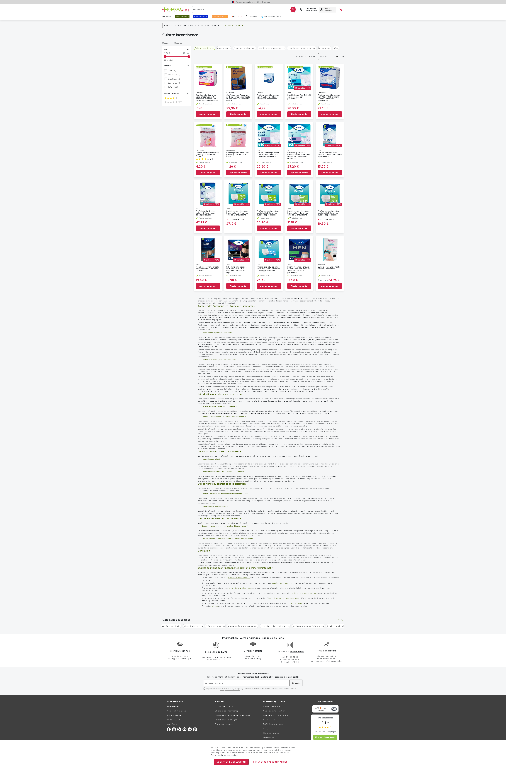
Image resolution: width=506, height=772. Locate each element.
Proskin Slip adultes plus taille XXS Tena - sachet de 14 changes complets (268, 269)
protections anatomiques (240, 588)
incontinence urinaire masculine (284, 598)
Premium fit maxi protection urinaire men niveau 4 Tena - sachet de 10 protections (298, 270)
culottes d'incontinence (239, 578)
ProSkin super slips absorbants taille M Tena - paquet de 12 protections (299, 213)
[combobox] (243, 9)
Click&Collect (269, 720)
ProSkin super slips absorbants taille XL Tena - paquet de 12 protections (238, 213)
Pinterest (195, 729)
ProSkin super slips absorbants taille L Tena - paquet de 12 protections (268, 213)
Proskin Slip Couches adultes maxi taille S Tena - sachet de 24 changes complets (299, 155)
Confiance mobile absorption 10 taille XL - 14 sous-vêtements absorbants (268, 97)
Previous (338, 620)
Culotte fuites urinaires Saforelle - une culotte (329, 268)
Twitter (179, 729)
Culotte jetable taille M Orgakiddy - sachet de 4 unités (208, 154)
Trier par (312, 57)
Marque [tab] (167, 66)
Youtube (184, 729)
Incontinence (213, 25)
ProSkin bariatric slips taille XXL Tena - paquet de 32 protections (206, 213)
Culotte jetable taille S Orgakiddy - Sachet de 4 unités (237, 154)
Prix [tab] (166, 49)
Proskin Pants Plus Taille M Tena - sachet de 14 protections (299, 97)
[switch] (334, 709)
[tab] (176, 43)
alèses (215, 606)
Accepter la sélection (231, 762)
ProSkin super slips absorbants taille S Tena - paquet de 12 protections (329, 213)
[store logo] (175, 9)
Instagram (174, 729)
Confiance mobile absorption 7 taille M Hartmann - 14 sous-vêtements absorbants (329, 98)
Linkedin (190, 729)
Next (342, 620)
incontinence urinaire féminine (303, 593)
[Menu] (337, 706)
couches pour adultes (282, 583)
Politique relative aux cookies (224, 755)
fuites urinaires (295, 603)
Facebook (169, 729)
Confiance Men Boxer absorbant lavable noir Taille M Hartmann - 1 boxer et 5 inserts (238, 98)
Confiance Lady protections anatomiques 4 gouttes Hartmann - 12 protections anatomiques (207, 98)
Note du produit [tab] (171, 93)
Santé (200, 25)
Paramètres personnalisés (270, 762)
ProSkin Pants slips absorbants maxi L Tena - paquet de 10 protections (268, 154)
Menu (168, 16)
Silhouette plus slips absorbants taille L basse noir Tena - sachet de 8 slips (236, 270)
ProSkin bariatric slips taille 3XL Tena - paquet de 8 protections (330, 154)
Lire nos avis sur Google (325, 737)
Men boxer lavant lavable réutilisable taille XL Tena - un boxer (207, 269)
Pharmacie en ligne (184, 25)
